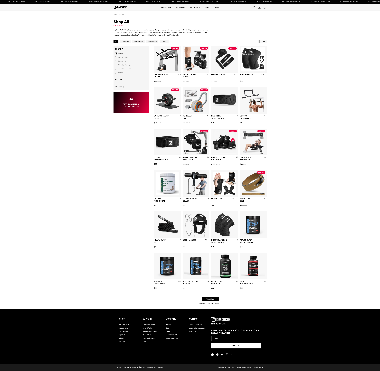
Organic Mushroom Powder (159, 200)
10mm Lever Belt (245, 200)
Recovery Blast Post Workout (159, 282)
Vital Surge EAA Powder (190, 282)
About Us (169, 325)
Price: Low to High (124, 65)
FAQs (144, 341)
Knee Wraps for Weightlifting (219, 241)
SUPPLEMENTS (195, 7)
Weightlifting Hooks (189, 75)
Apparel (122, 335)
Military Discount (149, 338)
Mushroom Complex (216, 282)
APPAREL (208, 7)
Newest (120, 72)
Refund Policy (147, 328)
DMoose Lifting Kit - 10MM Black (218, 158)
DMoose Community (173, 338)
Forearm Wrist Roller (190, 200)
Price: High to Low (124, 69)
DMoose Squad (171, 335)
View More (210, 299)
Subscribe (236, 346)
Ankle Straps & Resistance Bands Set (190, 158)
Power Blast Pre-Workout (246, 241)
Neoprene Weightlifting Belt (218, 117)
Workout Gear (165, 7)
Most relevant (123, 57)
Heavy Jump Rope (160, 241)
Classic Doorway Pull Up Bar (247, 117)
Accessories (123, 328)
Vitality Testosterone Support (247, 282)
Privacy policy (258, 367)
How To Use (147, 335)
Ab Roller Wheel (187, 117)
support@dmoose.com (197, 328)
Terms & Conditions (244, 367)
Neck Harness (189, 240)
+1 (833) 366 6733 (195, 325)
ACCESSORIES (180, 7)
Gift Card (122, 338)
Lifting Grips (217, 199)
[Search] (254, 7)
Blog (167, 328)
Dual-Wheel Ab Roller (161, 117)
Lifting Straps (218, 74)
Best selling (122, 61)
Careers (168, 331)
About (217, 7)
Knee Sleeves (246, 74)
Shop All (122, 341)
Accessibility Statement (226, 367)
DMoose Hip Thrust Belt (246, 158)
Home (115, 14)
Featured (121, 53)
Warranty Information (150, 331)
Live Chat (192, 331)
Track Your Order (149, 325)
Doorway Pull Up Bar (161, 75)
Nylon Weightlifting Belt (161, 158)
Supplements (124, 331)
